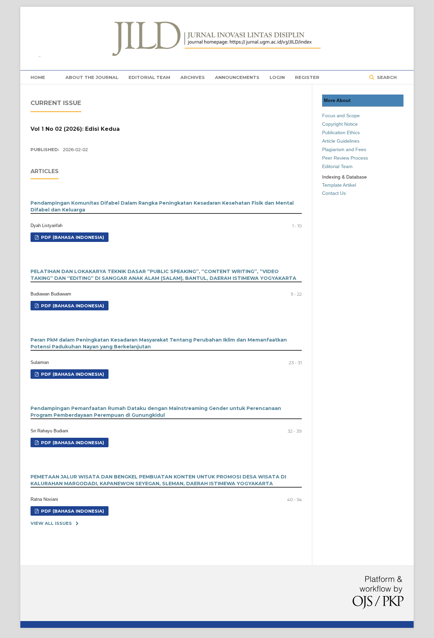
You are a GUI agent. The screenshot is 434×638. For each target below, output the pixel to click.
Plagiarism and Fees (344, 149)
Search (386, 77)
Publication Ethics (341, 132)
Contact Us (334, 193)
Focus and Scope (341, 115)
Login (277, 77)
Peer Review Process (345, 158)
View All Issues (51, 523)
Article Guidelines (340, 141)
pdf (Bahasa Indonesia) (72, 237)
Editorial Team (149, 77)
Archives (192, 77)
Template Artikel (339, 185)
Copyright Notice (340, 124)
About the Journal (91, 77)
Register (307, 77)
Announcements (237, 77)
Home (38, 77)
